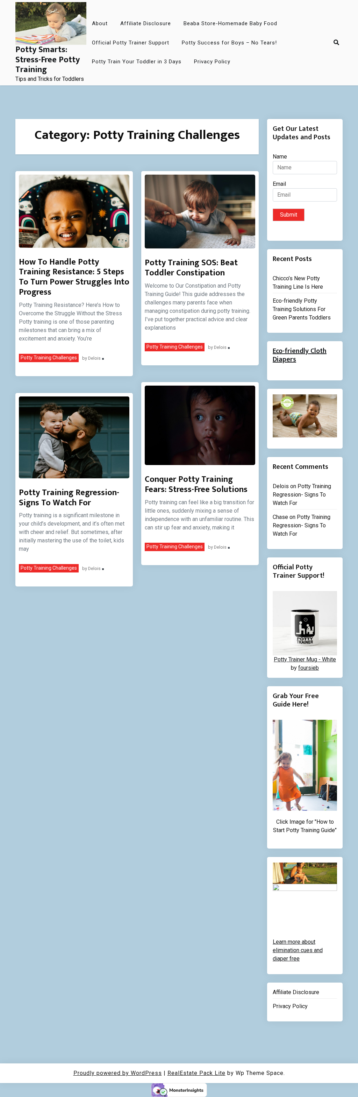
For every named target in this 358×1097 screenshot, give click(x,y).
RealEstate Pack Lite (196, 1073)
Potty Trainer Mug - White (305, 659)
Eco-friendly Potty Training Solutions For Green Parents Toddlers (302, 309)
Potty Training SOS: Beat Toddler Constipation (191, 268)
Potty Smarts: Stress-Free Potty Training (47, 60)
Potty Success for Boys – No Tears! (229, 43)
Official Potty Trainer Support (130, 43)
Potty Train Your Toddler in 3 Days (136, 61)
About (100, 23)
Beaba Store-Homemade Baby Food (230, 23)
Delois (94, 358)
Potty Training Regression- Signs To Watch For (69, 498)
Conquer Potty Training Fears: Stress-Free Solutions (196, 484)
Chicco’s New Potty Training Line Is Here (298, 282)
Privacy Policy (212, 61)
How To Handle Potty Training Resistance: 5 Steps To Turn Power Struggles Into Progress (74, 277)
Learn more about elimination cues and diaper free (298, 950)
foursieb (308, 667)
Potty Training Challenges (49, 357)
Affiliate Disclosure (145, 23)
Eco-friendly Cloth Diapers (300, 355)
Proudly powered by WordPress (117, 1073)
